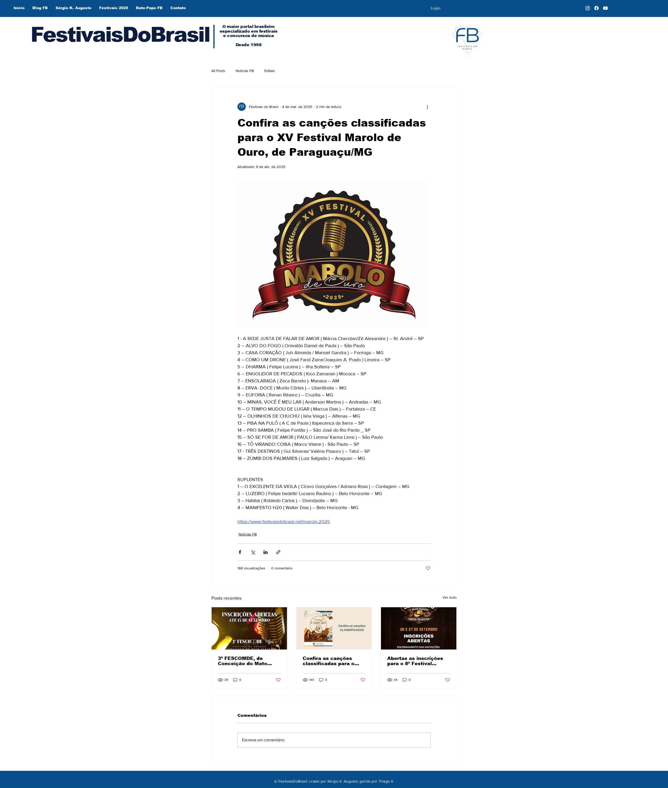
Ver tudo (450, 597)
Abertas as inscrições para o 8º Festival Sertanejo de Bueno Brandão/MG (415, 661)
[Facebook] (596, 8)
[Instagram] (588, 8)
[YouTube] (605, 8)
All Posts (218, 71)
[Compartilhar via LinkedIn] (265, 552)
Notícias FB (245, 71)
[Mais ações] (427, 107)
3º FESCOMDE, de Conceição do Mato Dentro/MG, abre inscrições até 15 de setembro (244, 661)
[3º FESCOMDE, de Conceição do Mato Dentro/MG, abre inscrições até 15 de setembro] (249, 628)
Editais (269, 71)
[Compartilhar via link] (278, 552)
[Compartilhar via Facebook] (239, 552)
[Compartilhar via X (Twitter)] (252, 552)
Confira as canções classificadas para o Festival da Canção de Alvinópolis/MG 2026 (331, 661)
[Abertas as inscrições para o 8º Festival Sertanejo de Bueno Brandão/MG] (418, 628)
